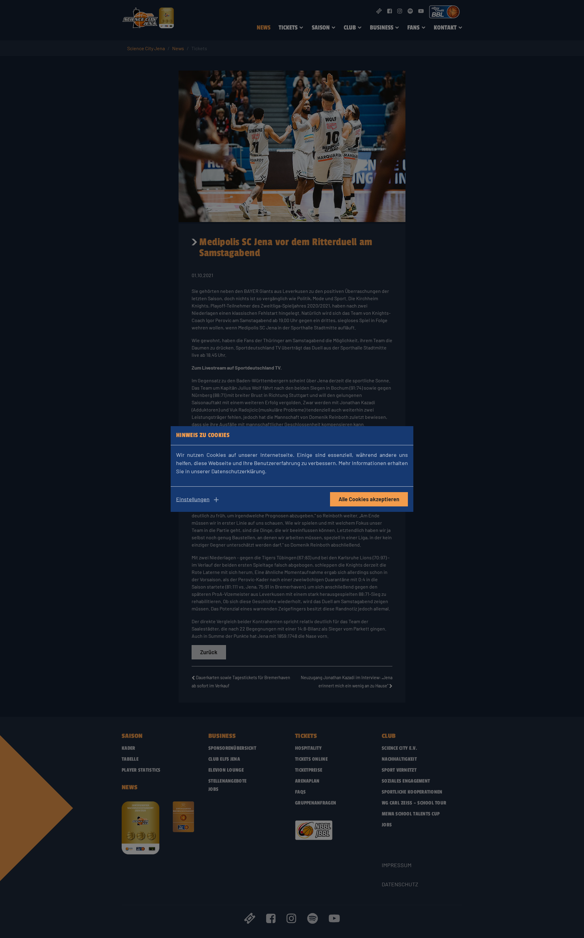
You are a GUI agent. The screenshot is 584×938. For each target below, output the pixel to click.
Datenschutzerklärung (238, 471)
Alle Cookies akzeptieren (369, 499)
